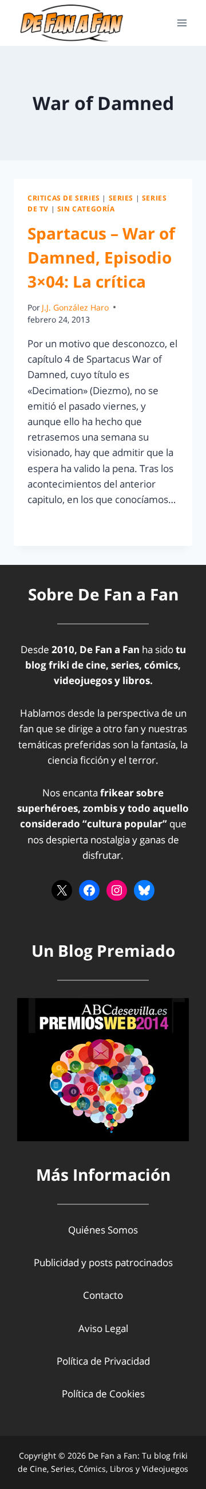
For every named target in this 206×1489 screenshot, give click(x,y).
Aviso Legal (103, 1328)
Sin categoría (86, 208)
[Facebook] (89, 890)
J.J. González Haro (75, 307)
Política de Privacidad (103, 1361)
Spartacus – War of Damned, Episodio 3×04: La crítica (101, 257)
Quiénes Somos (103, 1229)
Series (121, 197)
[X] (62, 890)
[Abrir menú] (181, 23)
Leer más (54, 525)
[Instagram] (116, 890)
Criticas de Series (63, 197)
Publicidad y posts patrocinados (103, 1262)
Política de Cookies (103, 1393)
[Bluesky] (144, 890)
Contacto (103, 1295)
